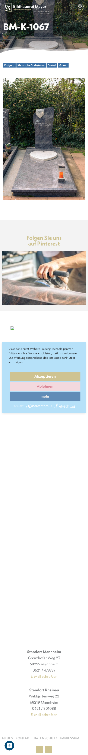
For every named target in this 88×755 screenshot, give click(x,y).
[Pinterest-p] (39, 749)
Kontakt (23, 738)
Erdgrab (9, 65)
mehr (45, 396)
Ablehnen (45, 386)
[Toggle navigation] (81, 7)
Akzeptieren (45, 376)
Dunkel (52, 65)
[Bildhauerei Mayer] (24, 7)
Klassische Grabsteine (31, 65)
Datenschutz (45, 738)
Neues (7, 738)
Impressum (69, 738)
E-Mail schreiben (44, 676)
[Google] (48, 749)
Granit (63, 65)
